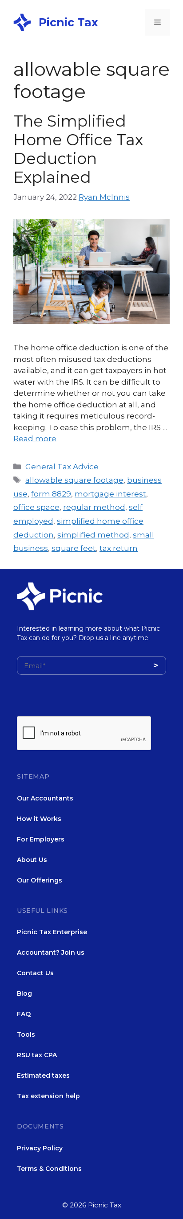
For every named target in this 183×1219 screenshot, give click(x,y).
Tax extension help (48, 1096)
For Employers (40, 839)
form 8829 (51, 493)
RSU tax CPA (37, 1055)
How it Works (39, 819)
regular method (94, 507)
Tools (26, 1034)
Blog (24, 993)
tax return (118, 548)
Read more (34, 438)
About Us (32, 860)
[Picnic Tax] (22, 21)
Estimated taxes (43, 1075)
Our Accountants (45, 798)
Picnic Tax (68, 22)
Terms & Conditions (49, 1169)
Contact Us (35, 973)
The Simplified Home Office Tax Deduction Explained (78, 149)
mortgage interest (110, 493)
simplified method (93, 534)
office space (36, 507)
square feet (74, 548)
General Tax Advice (62, 466)
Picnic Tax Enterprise (52, 932)
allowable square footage (74, 480)
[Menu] (157, 22)
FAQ (24, 1014)
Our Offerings (39, 880)
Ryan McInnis (104, 197)
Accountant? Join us (50, 952)
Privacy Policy (40, 1148)
